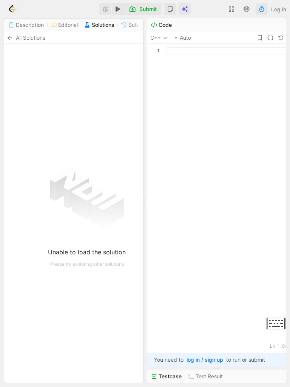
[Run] (118, 9)
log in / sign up (205, 359)
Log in (278, 9)
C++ (155, 37)
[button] (170, 9)
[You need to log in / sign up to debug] (105, 9)
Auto (185, 37)
